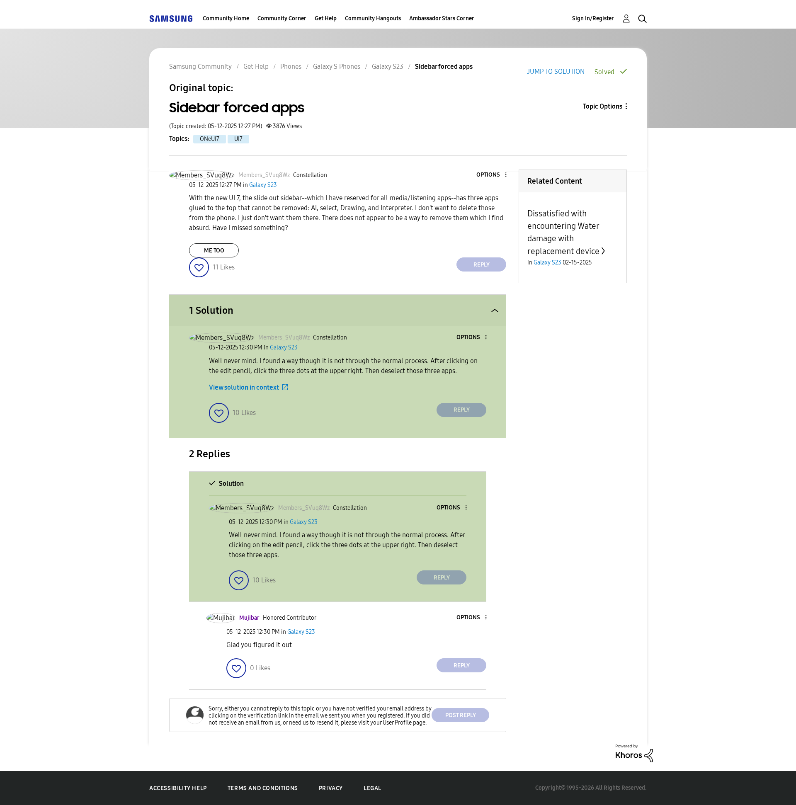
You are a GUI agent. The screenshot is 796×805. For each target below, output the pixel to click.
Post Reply (460, 715)
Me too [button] (214, 250)
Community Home (226, 18)
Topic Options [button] (602, 106)
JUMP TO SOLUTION (556, 71)
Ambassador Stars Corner (441, 18)
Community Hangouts (373, 18)
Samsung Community (200, 66)
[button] (492, 175)
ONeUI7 (209, 139)
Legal (372, 788)
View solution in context (244, 387)
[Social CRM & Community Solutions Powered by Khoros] (634, 753)
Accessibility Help (178, 788)
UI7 (238, 139)
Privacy (331, 788)
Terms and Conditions (263, 788)
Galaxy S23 (387, 66)
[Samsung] (170, 18)
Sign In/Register (593, 18)
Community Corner (281, 18)
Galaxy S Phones (336, 66)
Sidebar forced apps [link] (444, 66)
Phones (290, 66)
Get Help (326, 18)
